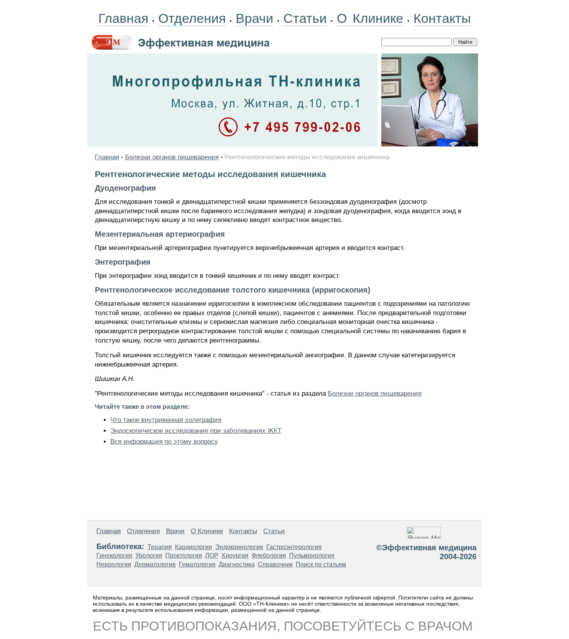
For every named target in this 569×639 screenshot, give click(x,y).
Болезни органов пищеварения (172, 157)
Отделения (192, 18)
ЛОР (211, 555)
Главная (123, 18)
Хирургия (235, 555)
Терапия (159, 547)
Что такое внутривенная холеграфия (165, 420)
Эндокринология (239, 547)
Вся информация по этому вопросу (164, 441)
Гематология (197, 564)
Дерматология (155, 564)
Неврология (113, 564)
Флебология (269, 555)
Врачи (254, 18)
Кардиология (193, 547)
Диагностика (237, 564)
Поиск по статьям (321, 564)
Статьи (305, 18)
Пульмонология (311, 555)
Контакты (442, 18)
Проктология (183, 555)
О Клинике (370, 18)
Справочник (275, 564)
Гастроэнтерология (294, 547)
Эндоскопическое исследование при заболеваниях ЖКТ (195, 430)
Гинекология (114, 555)
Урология (148, 555)
